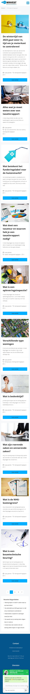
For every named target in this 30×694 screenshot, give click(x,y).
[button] (28, 3)
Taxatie (6, 254)
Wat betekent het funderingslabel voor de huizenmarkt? (14, 169)
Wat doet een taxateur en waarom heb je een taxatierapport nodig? (14, 232)
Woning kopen (8, 362)
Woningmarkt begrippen (20, 72)
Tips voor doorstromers (10, 129)
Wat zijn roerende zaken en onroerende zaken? (15, 448)
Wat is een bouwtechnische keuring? (12, 554)
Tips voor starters (21, 129)
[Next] (22, 592)
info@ (10, 647)
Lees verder (15, 80)
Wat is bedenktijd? (13, 396)
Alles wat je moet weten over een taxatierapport (12, 110)
